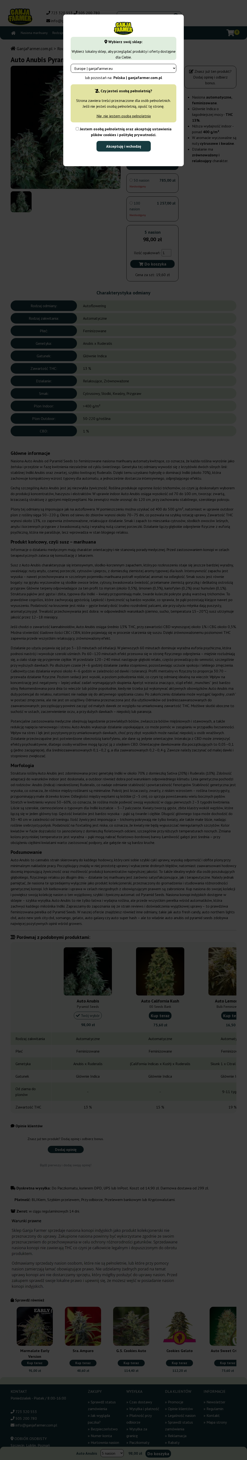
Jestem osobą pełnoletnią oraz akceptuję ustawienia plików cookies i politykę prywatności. (125, 131)
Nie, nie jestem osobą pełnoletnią (123, 115)
